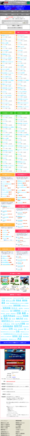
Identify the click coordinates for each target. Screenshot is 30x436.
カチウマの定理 (21, 72)
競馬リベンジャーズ (22, 57)
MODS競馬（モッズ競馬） (23, 80)
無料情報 (17, 305)
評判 (11, 329)
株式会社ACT (13, 313)
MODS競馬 (20, 220)
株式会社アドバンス (12, 339)
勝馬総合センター (21, 87)
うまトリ (5, 130)
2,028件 (10, 125)
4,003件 (10, 67)
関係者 (18, 300)
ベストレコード (15, 372)
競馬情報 (7, 308)
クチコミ (6, 324)
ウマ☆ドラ (20, 54)
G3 (11, 311)
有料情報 (7, 303)
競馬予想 (18, 326)
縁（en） (5, 123)
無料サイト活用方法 (5, 426)
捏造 (20, 336)
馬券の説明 (18, 427)
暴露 (24, 313)
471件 (25, 63)
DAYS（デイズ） (21, 69)
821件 (25, 48)
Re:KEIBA (20, 197)
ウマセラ (20, 42)
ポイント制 (10, 300)
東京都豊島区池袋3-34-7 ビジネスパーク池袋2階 (19, 303)
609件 (25, 100)
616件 (25, 93)
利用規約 (18, 431)
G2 (25, 329)
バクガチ (20, 76)
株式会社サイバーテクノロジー (6, 298)
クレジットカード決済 (18, 298)
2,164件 (10, 156)
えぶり (19, 269)
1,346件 (10, 132)
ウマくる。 (5, 187)
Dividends (5, 256)
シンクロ (4, 196)
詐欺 (18, 331)
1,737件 (25, 52)
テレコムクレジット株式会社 (6, 305)
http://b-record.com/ (10, 381)
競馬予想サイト (7, 321)
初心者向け (8, 313)
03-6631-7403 (19, 316)
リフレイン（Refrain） (8, 57)
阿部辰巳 (20, 262)
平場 (3, 300)
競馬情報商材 (8, 326)
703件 (25, 104)
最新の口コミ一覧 (5, 422)
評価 (19, 313)
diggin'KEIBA (20, 265)
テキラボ (20, 61)
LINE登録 (13, 323)
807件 (25, 67)
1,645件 (25, 74)
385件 (25, 85)
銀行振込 (26, 318)
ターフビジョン (21, 35)
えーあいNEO (6, 50)
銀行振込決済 (20, 329)
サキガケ (20, 84)
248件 (25, 108)
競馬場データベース (20, 422)
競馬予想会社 (9, 316)
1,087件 (25, 40)
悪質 (19, 339)
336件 (10, 148)
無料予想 (19, 318)
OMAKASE (20, 183)
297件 (10, 121)
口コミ (15, 308)
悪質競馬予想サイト (5, 435)
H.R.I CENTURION (22, 259)
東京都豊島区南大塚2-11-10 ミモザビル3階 (12, 334)
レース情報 (20, 323)
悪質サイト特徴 (4, 427)
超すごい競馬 (21, 65)
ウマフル (5, 119)
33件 (25, 70)
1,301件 (25, 55)
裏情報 (24, 300)
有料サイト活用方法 (5, 424)
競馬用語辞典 (19, 424)
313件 (25, 82)
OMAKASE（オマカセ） (23, 99)
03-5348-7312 (26, 308)
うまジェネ (20, 50)
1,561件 (25, 97)
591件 (25, 78)
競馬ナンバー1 (21, 46)
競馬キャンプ (5, 258)
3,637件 (14, 377)
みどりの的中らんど (22, 95)
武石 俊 (15, 329)
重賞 (3, 303)
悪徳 (6, 318)
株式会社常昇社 (26, 326)
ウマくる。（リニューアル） (8, 146)
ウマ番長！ (5, 260)
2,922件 (25, 44)
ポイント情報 (24, 310)
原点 (3, 65)
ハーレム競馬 (5, 192)
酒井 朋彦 (13, 318)
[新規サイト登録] (15, 27)
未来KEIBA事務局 (6, 264)
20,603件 (26, 37)
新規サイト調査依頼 (20, 433)
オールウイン (6, 154)
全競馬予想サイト (5, 431)
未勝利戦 (16, 311)
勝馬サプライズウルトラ (23, 102)
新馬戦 (15, 336)
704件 (25, 59)
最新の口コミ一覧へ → (9, 240)
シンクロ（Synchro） (22, 91)
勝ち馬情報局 (5, 262)
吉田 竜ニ (21, 308)
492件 (25, 89)
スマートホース (21, 39)
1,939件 (10, 52)
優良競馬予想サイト (5, 433)
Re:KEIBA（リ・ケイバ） (23, 106)
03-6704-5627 (4, 329)
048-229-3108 (17, 321)
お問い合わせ (19, 435)
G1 (10, 318)
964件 (9, 59)
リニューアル (27, 298)
